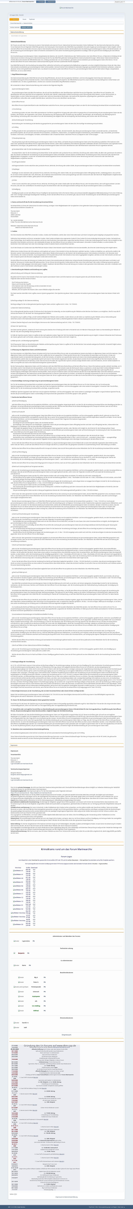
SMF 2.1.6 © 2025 (12, 1207)
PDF (34, 870)
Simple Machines (21, 1207)
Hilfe (96, 1207)
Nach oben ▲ (121, 1207)
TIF (34, 871)
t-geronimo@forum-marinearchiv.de (22, 764)
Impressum (14, 745)
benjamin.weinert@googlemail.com (21, 774)
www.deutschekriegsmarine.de (61, 1047)
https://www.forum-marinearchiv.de (41, 793)
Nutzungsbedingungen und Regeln (108, 1207)
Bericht (36, 1077)
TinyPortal (91, 1207)
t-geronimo (24, 36)
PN (34, 941)
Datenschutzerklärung (17, 32)
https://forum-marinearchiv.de (20, 793)
